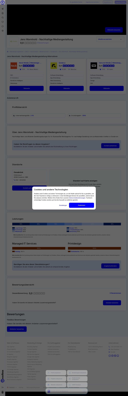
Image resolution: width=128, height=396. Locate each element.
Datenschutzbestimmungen (77, 198)
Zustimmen (81, 205)
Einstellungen (63, 205)
